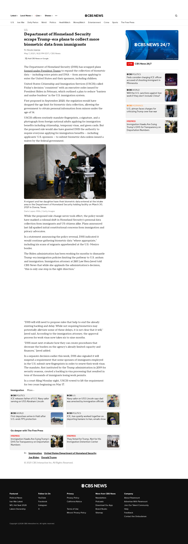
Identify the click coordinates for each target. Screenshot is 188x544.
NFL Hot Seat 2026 (18, 505)
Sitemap (99, 513)
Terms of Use (72, 509)
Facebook (42, 502)
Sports (115, 22)
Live (38, 15)
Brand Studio (101, 509)
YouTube (42, 498)
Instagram (42, 505)
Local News (25, 16)
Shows (48, 16)
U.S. (12, 22)
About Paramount (132, 498)
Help (126, 509)
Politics (53, 22)
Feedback (128, 513)
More (30, 390)
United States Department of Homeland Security (70, 453)
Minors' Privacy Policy (76, 513)
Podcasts (99, 502)
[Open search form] (176, 15)
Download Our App (104, 505)
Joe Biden (34, 457)
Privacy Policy (73, 498)
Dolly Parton (32, 22)
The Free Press (127, 22)
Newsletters (101, 498)
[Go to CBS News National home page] (94, 15)
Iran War (20, 22)
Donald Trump (49, 457)
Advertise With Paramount (135, 502)
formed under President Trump (42, 70)
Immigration (35, 453)
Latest (14, 16)
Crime (106, 22)
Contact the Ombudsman (135, 516)
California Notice (74, 502)
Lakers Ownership (18, 509)
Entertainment (94, 22)
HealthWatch (64, 22)
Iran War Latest (16, 502)
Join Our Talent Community (136, 505)
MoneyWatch (79, 22)
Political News (16, 498)
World (44, 22)
